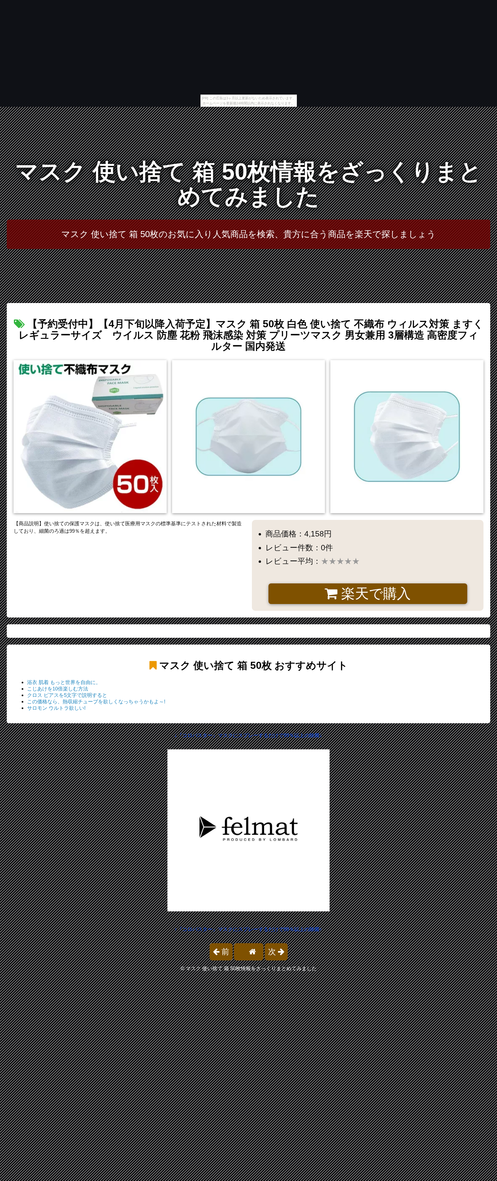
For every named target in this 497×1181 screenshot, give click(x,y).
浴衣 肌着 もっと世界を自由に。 (64, 682)
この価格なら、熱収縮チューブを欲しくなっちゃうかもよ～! (96, 701)
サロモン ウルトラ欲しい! (56, 708)
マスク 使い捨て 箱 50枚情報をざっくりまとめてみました (248, 184)
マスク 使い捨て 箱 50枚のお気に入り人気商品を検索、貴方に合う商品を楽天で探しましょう (248, 234)
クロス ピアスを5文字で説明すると (67, 695)
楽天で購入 (374, 593)
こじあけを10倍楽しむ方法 (57, 689)
